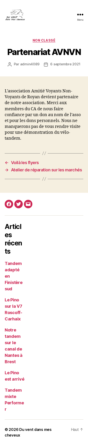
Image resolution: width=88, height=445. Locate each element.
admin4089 (29, 64)
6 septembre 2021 (65, 64)
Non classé (44, 40)
